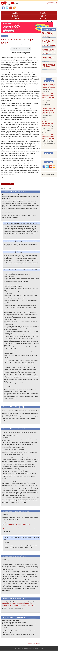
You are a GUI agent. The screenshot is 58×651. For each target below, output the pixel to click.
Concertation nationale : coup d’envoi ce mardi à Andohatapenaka (48, 59)
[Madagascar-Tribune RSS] (54, 167)
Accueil (15, 12)
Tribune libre (15, 18)
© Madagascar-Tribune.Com (28, 648)
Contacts (43, 18)
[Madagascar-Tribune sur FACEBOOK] (43, 167)
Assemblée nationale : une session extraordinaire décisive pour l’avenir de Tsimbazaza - (48, 114)
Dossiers (15, 16)
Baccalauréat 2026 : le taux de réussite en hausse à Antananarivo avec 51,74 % (48, 34)
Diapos (43, 16)
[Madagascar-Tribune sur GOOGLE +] (50, 167)
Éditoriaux (43, 12)
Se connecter (18, 648)
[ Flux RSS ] (49, 156)
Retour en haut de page (33, 643)
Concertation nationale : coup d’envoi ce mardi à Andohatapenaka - (48, 127)
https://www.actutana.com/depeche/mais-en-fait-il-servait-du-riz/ (18, 528)
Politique (15, 14)
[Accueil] (9, 4)
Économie (43, 14)
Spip (42, 648)
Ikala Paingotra (12, 45)
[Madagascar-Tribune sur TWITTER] (47, 167)
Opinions (15, 15)
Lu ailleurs (43, 15)
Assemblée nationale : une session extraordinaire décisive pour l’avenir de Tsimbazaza (49, 51)
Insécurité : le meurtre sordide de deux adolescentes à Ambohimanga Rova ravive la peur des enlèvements (49, 42)
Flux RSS (36, 648)
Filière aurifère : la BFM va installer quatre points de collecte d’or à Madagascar (48, 66)
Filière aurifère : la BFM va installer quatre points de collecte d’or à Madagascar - (49, 88)
